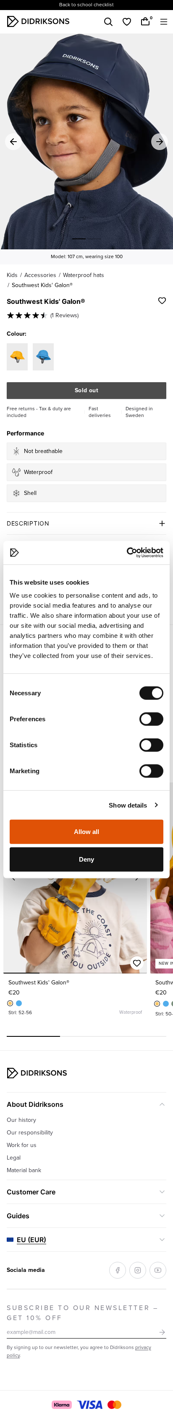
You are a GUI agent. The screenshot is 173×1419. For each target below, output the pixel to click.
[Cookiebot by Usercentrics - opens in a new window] (126, 552)
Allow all (87, 831)
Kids (12, 275)
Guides (18, 1216)
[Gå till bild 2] (94, 238)
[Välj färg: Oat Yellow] (17, 356)
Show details (128, 804)
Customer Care (31, 1192)
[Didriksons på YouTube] (157, 1270)
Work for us (22, 1145)
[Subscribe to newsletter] (162, 1332)
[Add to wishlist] (162, 300)
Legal (14, 1157)
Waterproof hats (83, 275)
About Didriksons (35, 1104)
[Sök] (108, 21)
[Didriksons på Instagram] (137, 1270)
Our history (21, 1120)
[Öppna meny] (163, 21)
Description (28, 523)
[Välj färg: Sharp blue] (43, 356)
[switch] (151, 719)
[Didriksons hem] (38, 21)
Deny (86, 858)
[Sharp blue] (19, 1003)
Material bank (24, 1170)
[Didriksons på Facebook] (117, 1270)
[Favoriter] (126, 21)
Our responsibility (30, 1132)
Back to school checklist (86, 5)
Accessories (40, 275)
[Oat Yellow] (10, 1003)
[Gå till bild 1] (79, 238)
